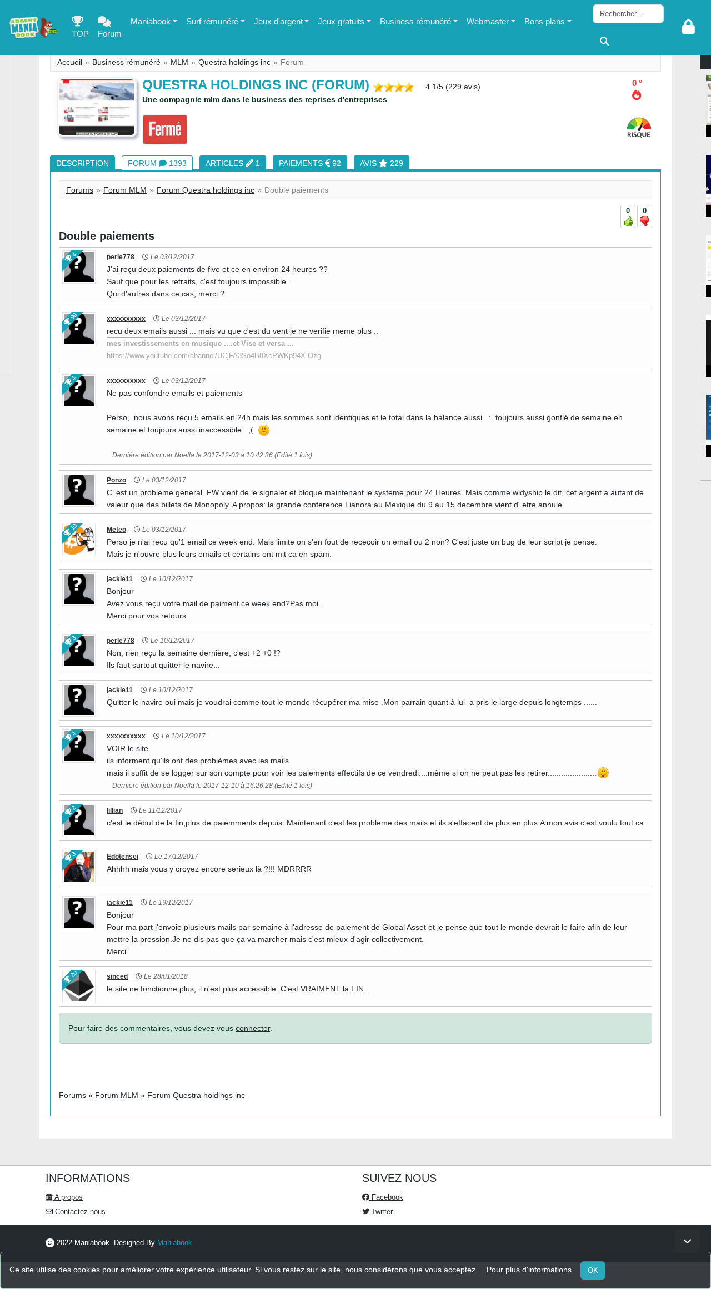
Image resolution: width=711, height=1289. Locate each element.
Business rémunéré (415, 21)
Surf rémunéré (212, 21)
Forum (110, 33)
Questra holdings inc (234, 62)
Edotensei (122, 856)
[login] (688, 27)
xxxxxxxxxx (126, 319)
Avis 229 (381, 163)
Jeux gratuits (341, 21)
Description (82, 163)
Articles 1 (233, 163)
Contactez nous (79, 1211)
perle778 (120, 257)
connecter (253, 1028)
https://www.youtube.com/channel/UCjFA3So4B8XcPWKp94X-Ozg (214, 355)
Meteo (116, 529)
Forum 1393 (157, 163)
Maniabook (151, 21)
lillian (115, 810)
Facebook (386, 1197)
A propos (68, 1197)
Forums (79, 189)
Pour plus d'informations (529, 1269)
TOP (80, 33)
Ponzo (116, 480)
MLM (179, 62)
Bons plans (544, 21)
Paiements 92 (310, 163)
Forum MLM (125, 189)
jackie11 (120, 579)
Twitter (381, 1211)
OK (593, 1270)
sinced (117, 976)
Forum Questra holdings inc (205, 189)
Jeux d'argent (278, 21)
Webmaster (488, 21)
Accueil (69, 62)
